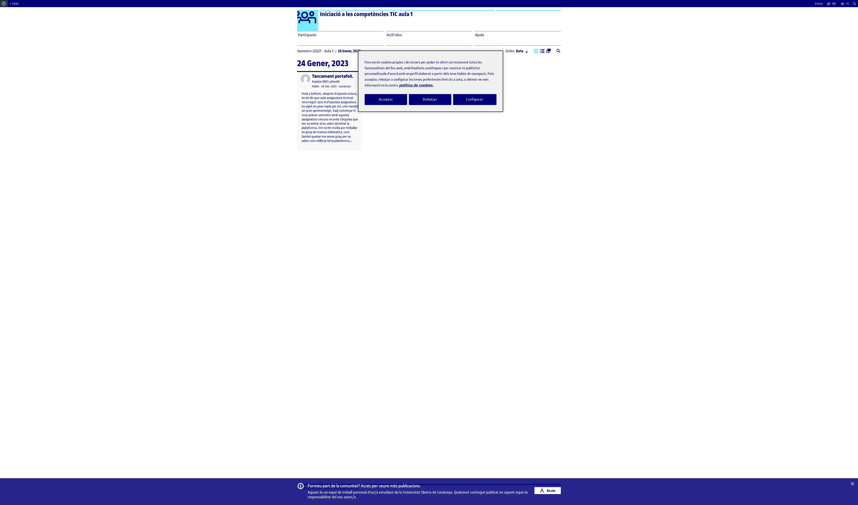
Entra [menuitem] (818, 3)
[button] (536, 51)
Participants (307, 34)
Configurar (475, 99)
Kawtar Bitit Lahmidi (325, 82)
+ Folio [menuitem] (14, 3)
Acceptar (386, 99)
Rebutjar (430, 99)
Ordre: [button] (514, 50)
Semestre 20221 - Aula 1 (315, 50)
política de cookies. (416, 85)
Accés (550, 490)
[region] (430, 81)
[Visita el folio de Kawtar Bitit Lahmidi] (305, 79)
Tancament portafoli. (332, 76)
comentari (345, 86)
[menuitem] (4, 3)
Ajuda (479, 34)
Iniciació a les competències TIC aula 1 (366, 14)
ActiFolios (394, 34)
